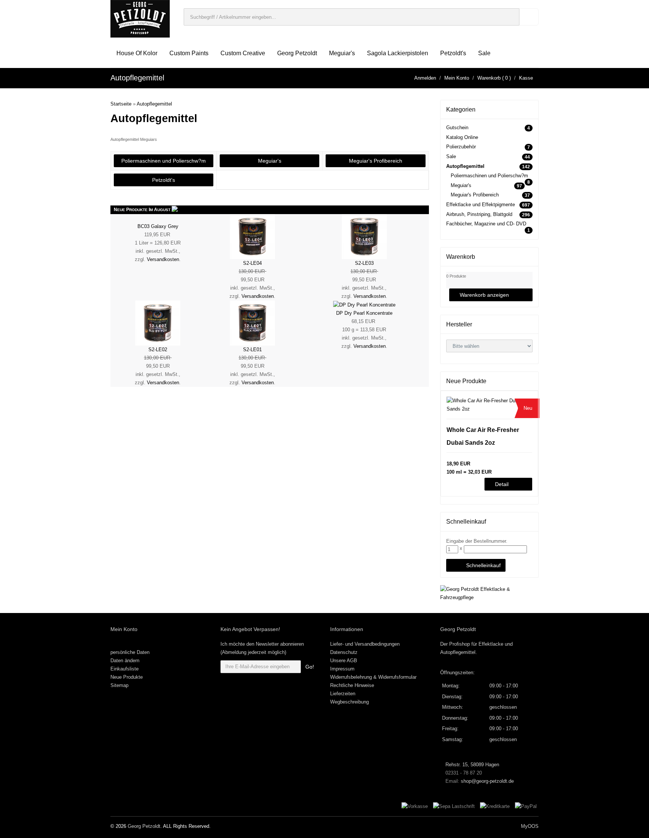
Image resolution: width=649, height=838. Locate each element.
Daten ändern (124, 660)
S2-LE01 (252, 349)
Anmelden (425, 78)
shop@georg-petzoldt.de (487, 781)
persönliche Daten (129, 652)
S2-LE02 (157, 349)
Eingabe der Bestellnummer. (476, 541)
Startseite (120, 104)
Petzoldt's (453, 53)
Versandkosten (163, 259)
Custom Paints (188, 53)
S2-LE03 (364, 263)
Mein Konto (456, 78)
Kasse (526, 78)
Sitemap (119, 685)
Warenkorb (489, 78)
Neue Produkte (126, 677)
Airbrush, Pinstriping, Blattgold (479, 214)
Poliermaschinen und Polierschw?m (163, 161)
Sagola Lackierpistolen (397, 53)
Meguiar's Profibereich (375, 161)
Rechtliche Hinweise (352, 685)
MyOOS (530, 826)
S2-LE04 (252, 263)
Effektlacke (490, 644)
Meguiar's (342, 53)
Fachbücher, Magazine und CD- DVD (486, 223)
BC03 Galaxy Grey (157, 226)
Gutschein (457, 127)
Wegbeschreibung (349, 702)
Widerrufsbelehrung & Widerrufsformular (373, 677)
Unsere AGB (343, 660)
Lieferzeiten (342, 693)
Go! (309, 667)
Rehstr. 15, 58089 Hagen (471, 764)
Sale (484, 53)
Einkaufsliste (124, 669)
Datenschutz (344, 652)
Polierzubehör (461, 146)
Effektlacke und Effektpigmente (480, 204)
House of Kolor (136, 53)
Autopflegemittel (154, 104)
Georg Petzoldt (297, 53)
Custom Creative (242, 53)
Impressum (342, 669)
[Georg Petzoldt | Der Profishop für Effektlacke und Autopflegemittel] (140, 18)
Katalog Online (462, 137)
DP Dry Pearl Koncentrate (364, 313)
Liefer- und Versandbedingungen (365, 644)
